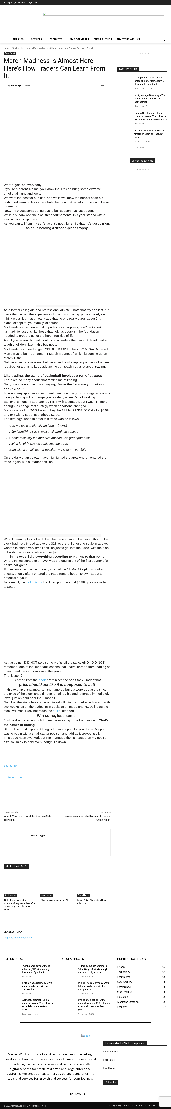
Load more (141, 147)
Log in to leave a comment (18, 937)
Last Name (109, 1068)
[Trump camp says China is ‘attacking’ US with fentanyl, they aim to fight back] (124, 81)
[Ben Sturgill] (6, 85)
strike (57, 711)
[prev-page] (6, 917)
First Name (109, 1059)
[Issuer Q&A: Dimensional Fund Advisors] (94, 885)
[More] (58, 94)
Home (7, 48)
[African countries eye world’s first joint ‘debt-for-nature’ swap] (124, 134)
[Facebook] (156, 2)
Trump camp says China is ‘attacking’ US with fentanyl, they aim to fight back (149, 80)
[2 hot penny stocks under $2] (57, 885)
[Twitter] (165, 2)
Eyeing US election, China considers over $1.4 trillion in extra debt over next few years (150, 116)
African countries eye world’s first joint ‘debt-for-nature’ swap (150, 133)
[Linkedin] (161, 2)
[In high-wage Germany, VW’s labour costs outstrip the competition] (124, 99)
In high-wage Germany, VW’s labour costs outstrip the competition (149, 98)
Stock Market (18, 48)
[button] (163, 39)
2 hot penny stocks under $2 (54, 900)
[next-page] (11, 917)
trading (100, 366)
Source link (10, 765)
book (42, 680)
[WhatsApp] (50, 94)
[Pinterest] (43, 94)
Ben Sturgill (16, 85)
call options (34, 582)
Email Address (111, 1051)
